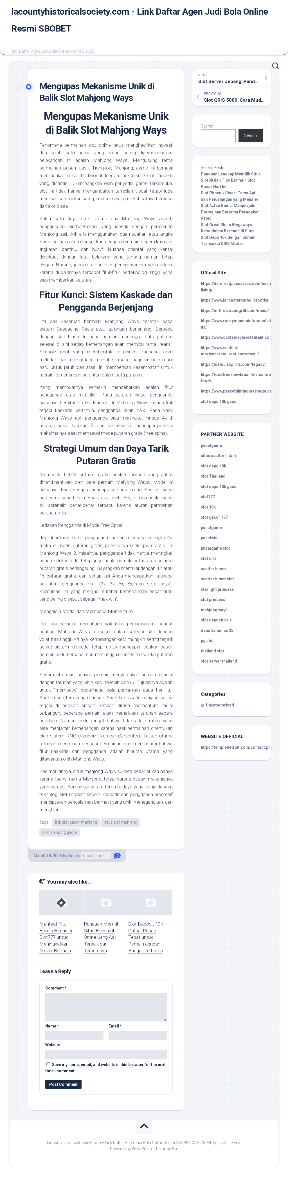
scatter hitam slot (217, 579)
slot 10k (208, 507)
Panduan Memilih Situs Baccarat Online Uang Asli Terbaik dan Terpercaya (102, 937)
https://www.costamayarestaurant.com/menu (243, 337)
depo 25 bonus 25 (217, 630)
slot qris (209, 558)
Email (115, 1026)
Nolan (73, 855)
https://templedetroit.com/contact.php (237, 747)
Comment (56, 988)
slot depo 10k (213, 466)
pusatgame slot (215, 548)
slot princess (213, 599)
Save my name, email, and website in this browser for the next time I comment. (105, 1067)
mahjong (94, 771)
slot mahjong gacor (59, 832)
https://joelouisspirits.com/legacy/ (233, 364)
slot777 (208, 496)
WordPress (142, 1148)
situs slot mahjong (120, 822)
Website (52, 1044)
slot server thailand (219, 661)
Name (52, 1026)
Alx (174, 1148)
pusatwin (209, 538)
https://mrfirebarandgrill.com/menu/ (235, 310)
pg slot (207, 640)
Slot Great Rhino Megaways (226, 224)
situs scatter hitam (218, 455)
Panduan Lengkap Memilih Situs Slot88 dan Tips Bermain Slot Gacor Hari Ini (231, 180)
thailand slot (212, 651)
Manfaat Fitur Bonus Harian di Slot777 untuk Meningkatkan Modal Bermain (55, 937)
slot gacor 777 (214, 517)
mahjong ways (214, 610)
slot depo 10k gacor (219, 401)
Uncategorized (96, 855)
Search (207, 126)
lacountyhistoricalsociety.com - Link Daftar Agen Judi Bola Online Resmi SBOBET (139, 20)
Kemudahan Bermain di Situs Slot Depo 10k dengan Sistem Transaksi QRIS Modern (228, 237)
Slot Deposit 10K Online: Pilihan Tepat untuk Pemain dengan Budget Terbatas (145, 937)
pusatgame (211, 445)
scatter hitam (213, 569)
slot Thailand (213, 476)
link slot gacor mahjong (76, 822)
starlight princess (217, 589)
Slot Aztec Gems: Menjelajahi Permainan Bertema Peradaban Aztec (230, 211)
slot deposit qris (216, 620)
